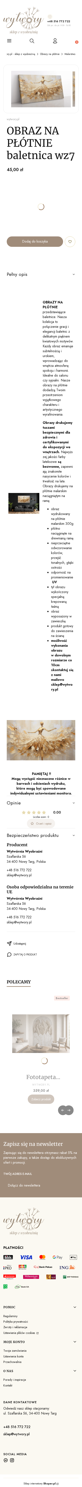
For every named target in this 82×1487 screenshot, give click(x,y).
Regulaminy (10, 1316)
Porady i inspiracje (14, 1380)
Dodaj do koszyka (35, 241)
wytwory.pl (13, 119)
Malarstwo (70, 54)
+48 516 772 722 (58, 21)
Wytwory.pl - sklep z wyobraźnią (17, 54)
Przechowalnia (12, 1362)
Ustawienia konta (13, 1356)
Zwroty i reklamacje (15, 1327)
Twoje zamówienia (14, 1351)
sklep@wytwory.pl (19, 875)
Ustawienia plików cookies (19, 1333)
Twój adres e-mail (17, 1174)
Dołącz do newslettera (24, 1185)
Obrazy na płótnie (50, 54)
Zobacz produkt (41, 1099)
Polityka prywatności (15, 1321)
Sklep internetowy (40, 1484)
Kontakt (7, 1385)
